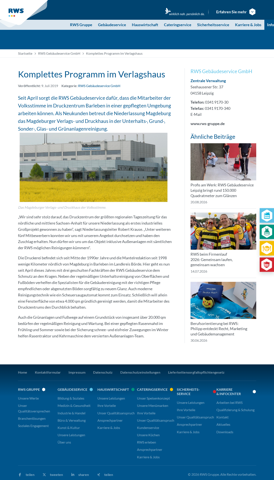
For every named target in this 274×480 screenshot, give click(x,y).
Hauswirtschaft (145, 24)
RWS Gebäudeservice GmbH (59, 53)
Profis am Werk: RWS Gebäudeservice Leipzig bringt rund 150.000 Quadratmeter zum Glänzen (222, 190)
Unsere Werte (28, 398)
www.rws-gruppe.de (208, 123)
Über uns (64, 442)
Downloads (224, 432)
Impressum (76, 372)
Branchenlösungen (32, 418)
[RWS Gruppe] (24, 13)
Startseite (25, 53)
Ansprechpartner (110, 420)
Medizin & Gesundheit (74, 405)
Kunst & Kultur (69, 428)
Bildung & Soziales (71, 398)
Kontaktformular (48, 372)
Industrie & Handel (71, 413)
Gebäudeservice (112, 24)
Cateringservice (177, 24)
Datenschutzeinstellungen (140, 372)
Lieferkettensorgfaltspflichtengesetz (196, 372)
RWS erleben (146, 442)
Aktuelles (223, 424)
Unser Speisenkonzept (153, 398)
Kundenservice (148, 428)
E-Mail (196, 114)
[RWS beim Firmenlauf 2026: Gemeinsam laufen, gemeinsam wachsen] (223, 231)
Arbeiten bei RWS (229, 402)
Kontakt (222, 417)
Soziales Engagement (33, 426)
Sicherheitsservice (213, 24)
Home (22, 372)
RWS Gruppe (81, 24)
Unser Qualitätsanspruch (116, 413)
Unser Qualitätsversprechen (34, 408)
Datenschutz (103, 372)
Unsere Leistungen (71, 435)
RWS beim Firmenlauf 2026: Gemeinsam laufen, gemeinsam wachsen (212, 259)
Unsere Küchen (148, 435)
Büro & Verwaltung (72, 420)
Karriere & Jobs (248, 24)
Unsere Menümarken (152, 405)
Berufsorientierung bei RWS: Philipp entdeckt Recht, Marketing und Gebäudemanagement (219, 329)
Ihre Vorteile (106, 405)
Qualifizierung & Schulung (235, 410)
